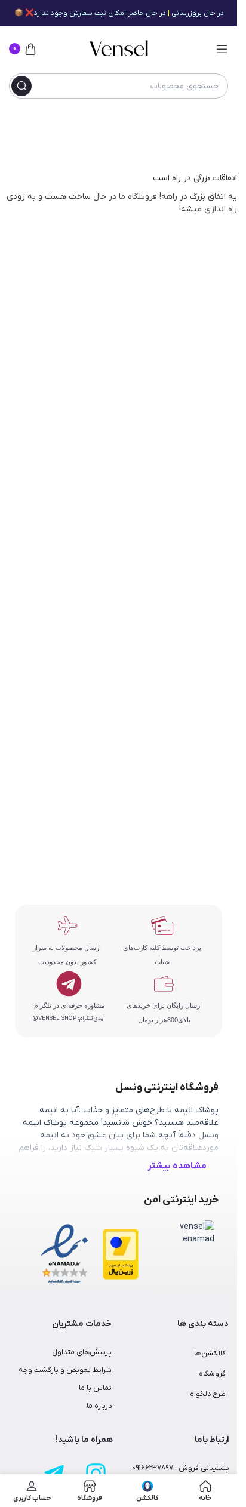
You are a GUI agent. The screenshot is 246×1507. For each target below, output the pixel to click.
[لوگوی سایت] (119, 48)
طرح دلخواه (208, 1394)
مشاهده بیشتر (177, 1166)
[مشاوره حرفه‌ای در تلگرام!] (69, 984)
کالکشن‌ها (210, 1353)
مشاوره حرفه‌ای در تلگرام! (68, 1005)
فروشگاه (212, 1374)
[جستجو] (21, 86)
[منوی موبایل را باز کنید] (222, 49)
